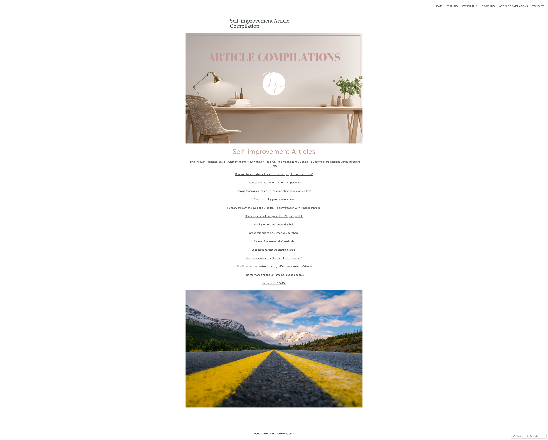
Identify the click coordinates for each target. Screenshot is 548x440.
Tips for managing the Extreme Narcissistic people (274, 275)
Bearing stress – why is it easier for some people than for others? (274, 174)
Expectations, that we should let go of (274, 249)
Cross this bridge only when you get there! (274, 233)
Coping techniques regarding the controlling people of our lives (274, 191)
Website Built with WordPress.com (273, 433)
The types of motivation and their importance (274, 182)
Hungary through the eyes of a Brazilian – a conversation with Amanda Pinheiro (274, 208)
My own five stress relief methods (274, 241)
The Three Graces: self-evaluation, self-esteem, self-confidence (274, 266)
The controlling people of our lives (274, 199)
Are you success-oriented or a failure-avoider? (274, 258)
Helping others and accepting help (274, 224)
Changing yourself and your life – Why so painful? (274, 216)
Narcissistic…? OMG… (274, 283)
